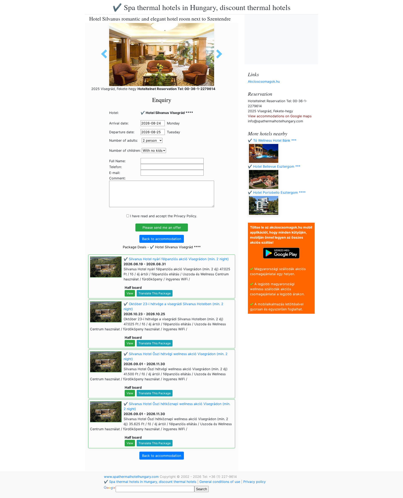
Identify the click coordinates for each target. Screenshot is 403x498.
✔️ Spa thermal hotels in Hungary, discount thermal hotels (201, 7)
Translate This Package (155, 293)
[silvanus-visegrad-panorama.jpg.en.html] (105, 54)
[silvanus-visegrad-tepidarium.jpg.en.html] (217, 54)
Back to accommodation (161, 239)
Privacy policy (254, 482)
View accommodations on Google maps (279, 116)
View (130, 293)
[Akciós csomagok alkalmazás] (281, 253)
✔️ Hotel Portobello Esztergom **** (277, 192)
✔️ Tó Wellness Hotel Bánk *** (272, 140)
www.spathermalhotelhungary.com (132, 476)
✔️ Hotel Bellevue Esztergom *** (274, 166)
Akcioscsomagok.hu (264, 81)
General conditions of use (219, 482)
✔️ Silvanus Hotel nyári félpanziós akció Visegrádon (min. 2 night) (176, 259)
